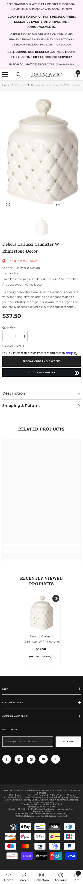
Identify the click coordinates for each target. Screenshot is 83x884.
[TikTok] (31, 759)
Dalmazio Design (28, 268)
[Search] (18, 74)
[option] (41, 151)
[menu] (5, 74)
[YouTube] (43, 759)
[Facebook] (6, 759)
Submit (68, 741)
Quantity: (9, 327)
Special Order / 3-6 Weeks (42, 361)
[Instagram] (19, 759)
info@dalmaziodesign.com (31, 64)
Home (6, 85)
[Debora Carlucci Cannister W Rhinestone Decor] (41, 613)
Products (20, 85)
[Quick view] (55, 598)
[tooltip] (76, 372)
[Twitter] (55, 759)
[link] (41, 548)
